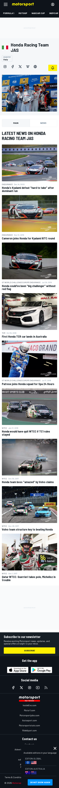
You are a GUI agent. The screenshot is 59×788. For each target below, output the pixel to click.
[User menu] (53, 4)
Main (15, 123)
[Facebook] (12, 66)
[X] (20, 66)
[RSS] (46, 687)
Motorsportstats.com (29, 725)
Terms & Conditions (14, 777)
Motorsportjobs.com (29, 715)
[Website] (35, 66)
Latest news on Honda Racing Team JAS (24, 136)
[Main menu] (5, 4)
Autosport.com (29, 720)
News (43, 123)
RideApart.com (29, 730)
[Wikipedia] (28, 66)
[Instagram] (5, 66)
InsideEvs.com (29, 705)
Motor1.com (29, 710)
